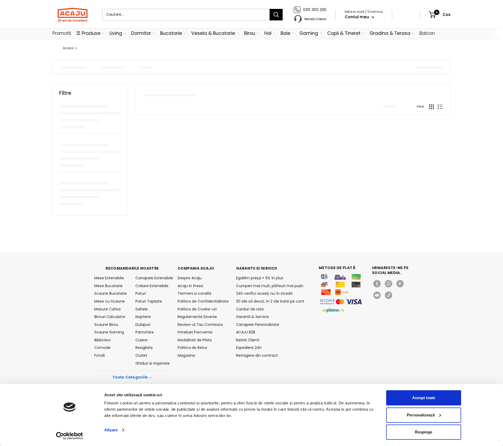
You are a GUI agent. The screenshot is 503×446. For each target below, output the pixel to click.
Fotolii (99, 355)
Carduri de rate (250, 309)
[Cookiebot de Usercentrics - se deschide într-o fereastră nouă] (69, 436)
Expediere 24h (249, 347)
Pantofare (144, 332)
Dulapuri (142, 324)
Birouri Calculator (109, 316)
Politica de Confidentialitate (203, 301)
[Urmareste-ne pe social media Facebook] (377, 283)
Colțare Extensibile (151, 285)
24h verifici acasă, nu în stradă (264, 293)
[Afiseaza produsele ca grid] (431, 106)
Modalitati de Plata (195, 340)
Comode (102, 347)
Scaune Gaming (109, 332)
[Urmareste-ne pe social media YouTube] (377, 295)
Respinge (423, 432)
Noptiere (143, 316)
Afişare (111, 430)
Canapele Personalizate (257, 324)
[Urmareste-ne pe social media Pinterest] (400, 283)
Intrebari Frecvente (195, 332)
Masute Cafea (107, 309)
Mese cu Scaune (109, 301)
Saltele (141, 309)
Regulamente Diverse (197, 316)
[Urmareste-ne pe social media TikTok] (388, 295)
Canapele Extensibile (152, 278)
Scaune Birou (106, 324)
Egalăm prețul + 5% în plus (259, 278)
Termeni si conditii (194, 293)
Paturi (140, 293)
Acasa (68, 48)
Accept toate (423, 397)
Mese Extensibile (109, 278)
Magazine (186, 355)
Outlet (141, 355)
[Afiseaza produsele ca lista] (440, 106)
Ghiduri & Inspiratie (152, 363)
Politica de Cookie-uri (197, 309)
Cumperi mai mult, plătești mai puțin (269, 285)
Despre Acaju (190, 278)
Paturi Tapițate (148, 301)
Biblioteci (102, 340)
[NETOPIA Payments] (341, 302)
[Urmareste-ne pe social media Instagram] (388, 283)
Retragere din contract (257, 355)
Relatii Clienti (247, 340)
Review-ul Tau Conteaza (200, 324)
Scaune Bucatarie (110, 293)
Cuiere (141, 340)
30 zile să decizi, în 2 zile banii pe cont (270, 301)
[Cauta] (276, 14)
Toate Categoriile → (132, 377)
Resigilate (144, 347)
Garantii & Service (252, 316)
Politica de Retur (192, 347)
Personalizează (421, 415)
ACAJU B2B (245, 332)
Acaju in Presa (190, 285)
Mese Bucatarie (108, 285)
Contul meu (357, 17)
